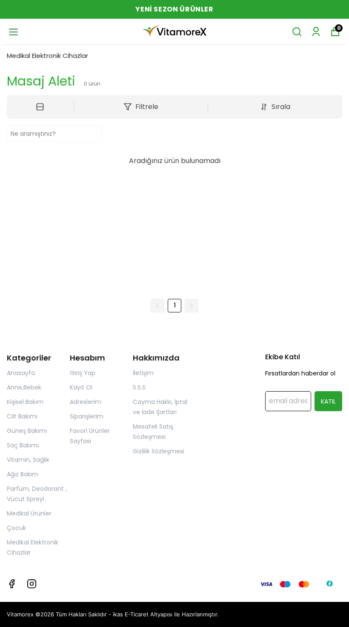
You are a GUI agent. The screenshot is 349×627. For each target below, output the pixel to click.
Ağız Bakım (22, 474)
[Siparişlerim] (316, 31)
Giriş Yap (82, 373)
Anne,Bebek (24, 387)
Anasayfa (21, 373)
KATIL (328, 401)
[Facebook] (12, 584)
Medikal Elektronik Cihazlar (47, 55)
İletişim (143, 373)
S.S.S (139, 387)
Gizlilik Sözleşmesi (158, 451)
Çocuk (16, 528)
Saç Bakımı (23, 445)
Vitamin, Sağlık (28, 459)
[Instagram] (32, 584)
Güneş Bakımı (27, 431)
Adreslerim (85, 402)
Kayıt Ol (81, 387)
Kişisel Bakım (25, 402)
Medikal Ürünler (29, 513)
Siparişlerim (86, 416)
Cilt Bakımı (22, 416)
